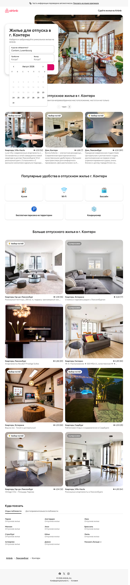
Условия (74, 581)
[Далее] (69, 107)
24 (13, 98)
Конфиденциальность (59, 581)
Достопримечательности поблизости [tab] (42, 511)
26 (23, 98)
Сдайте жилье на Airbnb (109, 10)
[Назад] (59, 107)
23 (43, 92)
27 (28, 98)
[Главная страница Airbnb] (11, 11)
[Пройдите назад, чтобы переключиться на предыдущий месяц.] (13, 66)
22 (38, 92)
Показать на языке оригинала (86, 3)
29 (38, 98)
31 (13, 103)
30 (43, 98)
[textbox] (20, 59)
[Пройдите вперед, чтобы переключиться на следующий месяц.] (43, 66)
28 (33, 98)
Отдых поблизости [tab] (13, 511)
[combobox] (31, 50)
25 (18, 98)
